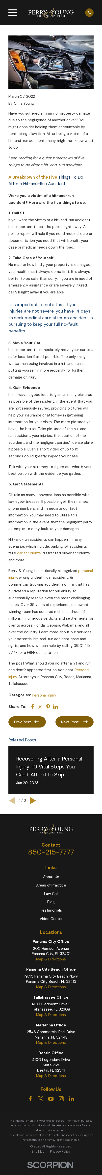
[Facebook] (30, 1098)
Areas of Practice (51, 885)
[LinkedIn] (71, 1098)
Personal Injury (44, 695)
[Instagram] (61, 1098)
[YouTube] (50, 1098)
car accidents (29, 553)
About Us (51, 876)
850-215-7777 (51, 852)
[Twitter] (40, 1098)
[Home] (51, 12)
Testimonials (51, 910)
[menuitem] (38, 1151)
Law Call (51, 893)
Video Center (51, 918)
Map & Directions (51, 959)
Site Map (38, 1151)
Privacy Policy (60, 1151)
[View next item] (33, 800)
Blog (51, 901)
